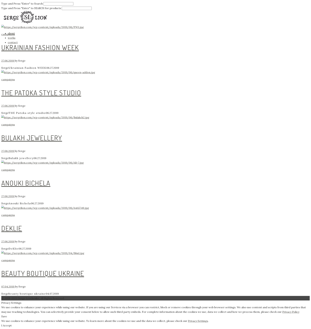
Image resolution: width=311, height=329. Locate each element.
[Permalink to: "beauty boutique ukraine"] (98, 253)
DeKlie (11, 228)
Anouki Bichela (25, 183)
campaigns (8, 34)
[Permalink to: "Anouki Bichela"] (98, 162)
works (11, 37)
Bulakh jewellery (31, 137)
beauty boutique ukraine (42, 273)
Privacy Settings (198, 321)
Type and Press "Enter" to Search (22, 3)
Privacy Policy (290, 311)
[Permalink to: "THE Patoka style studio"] (98, 72)
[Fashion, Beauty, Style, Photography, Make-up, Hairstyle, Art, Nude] (25, 19)
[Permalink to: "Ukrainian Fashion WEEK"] (98, 27)
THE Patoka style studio (41, 92)
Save (4, 316)
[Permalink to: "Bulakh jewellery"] (98, 117)
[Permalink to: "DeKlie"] (98, 207)
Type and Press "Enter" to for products (31, 8)
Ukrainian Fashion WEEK (40, 47)
